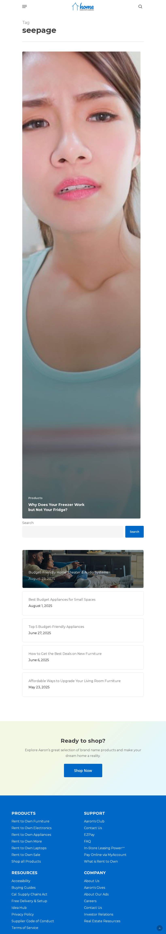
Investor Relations (98, 914)
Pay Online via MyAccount (105, 855)
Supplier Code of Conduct (33, 921)
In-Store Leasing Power (104, 848)
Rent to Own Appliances (31, 835)
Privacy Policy (23, 914)
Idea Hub (19, 908)
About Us (91, 881)
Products (35, 498)
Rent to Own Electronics (31, 828)
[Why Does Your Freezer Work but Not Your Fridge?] (81, 285)
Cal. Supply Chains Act (29, 894)
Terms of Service (25, 928)
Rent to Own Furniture (30, 821)
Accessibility (21, 881)
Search (28, 523)
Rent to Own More (27, 841)
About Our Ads (96, 894)
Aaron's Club (94, 821)
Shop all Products (26, 861)
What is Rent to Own (101, 861)
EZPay (89, 835)
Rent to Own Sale (26, 855)
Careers (90, 901)
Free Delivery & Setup (29, 901)
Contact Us (93, 828)
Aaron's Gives (94, 888)
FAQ (87, 841)
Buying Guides (23, 888)
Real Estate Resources (102, 921)
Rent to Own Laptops (29, 848)
